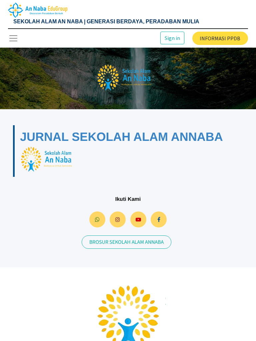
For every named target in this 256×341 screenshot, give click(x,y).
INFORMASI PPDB (220, 38)
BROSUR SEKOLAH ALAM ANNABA (126, 242)
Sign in (172, 38)
